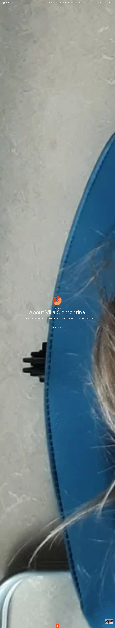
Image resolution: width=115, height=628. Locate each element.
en (107, 2)
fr (111, 2)
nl (109, 2)
